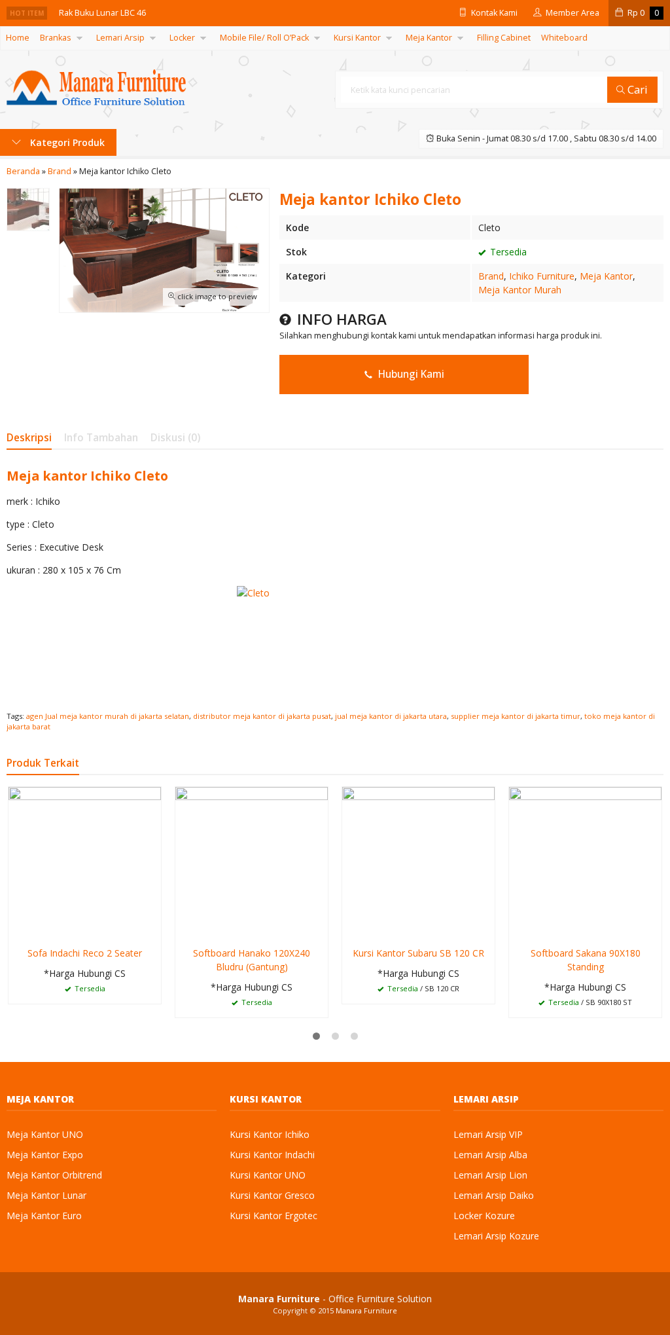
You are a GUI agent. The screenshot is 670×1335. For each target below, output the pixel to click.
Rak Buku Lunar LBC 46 (102, 12)
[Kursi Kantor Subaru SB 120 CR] (418, 862)
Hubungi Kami (410, 374)
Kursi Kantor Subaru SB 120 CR (418, 953)
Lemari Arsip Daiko (493, 1195)
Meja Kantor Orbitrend (54, 1175)
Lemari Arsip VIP (488, 1134)
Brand (491, 276)
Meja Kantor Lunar (46, 1195)
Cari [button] (636, 89)
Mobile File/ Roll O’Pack (264, 37)
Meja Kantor (429, 37)
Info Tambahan (101, 438)
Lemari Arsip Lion (490, 1175)
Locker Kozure (484, 1215)
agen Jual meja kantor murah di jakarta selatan (107, 716)
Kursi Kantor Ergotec (273, 1215)
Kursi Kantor (357, 37)
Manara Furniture (366, 1310)
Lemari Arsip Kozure (496, 1236)
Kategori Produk (66, 142)
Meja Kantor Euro (44, 1215)
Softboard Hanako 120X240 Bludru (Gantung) (251, 960)
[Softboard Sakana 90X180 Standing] (585, 862)
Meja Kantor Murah (519, 289)
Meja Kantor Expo (45, 1154)
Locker (182, 37)
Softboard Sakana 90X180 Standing (586, 960)
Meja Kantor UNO (45, 1134)
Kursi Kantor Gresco (272, 1195)
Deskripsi (29, 438)
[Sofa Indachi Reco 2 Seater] (85, 862)
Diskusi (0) (175, 438)
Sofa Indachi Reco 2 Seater (84, 953)
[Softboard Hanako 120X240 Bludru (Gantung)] (251, 862)
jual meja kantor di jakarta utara (391, 716)
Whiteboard (564, 37)
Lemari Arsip (120, 37)
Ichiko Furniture (541, 276)
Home (17, 37)
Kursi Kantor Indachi (272, 1154)
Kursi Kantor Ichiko (269, 1134)
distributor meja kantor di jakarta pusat (262, 716)
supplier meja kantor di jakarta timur (515, 716)
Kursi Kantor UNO (268, 1175)
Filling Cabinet (504, 37)
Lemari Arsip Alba (490, 1154)
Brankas (55, 37)
